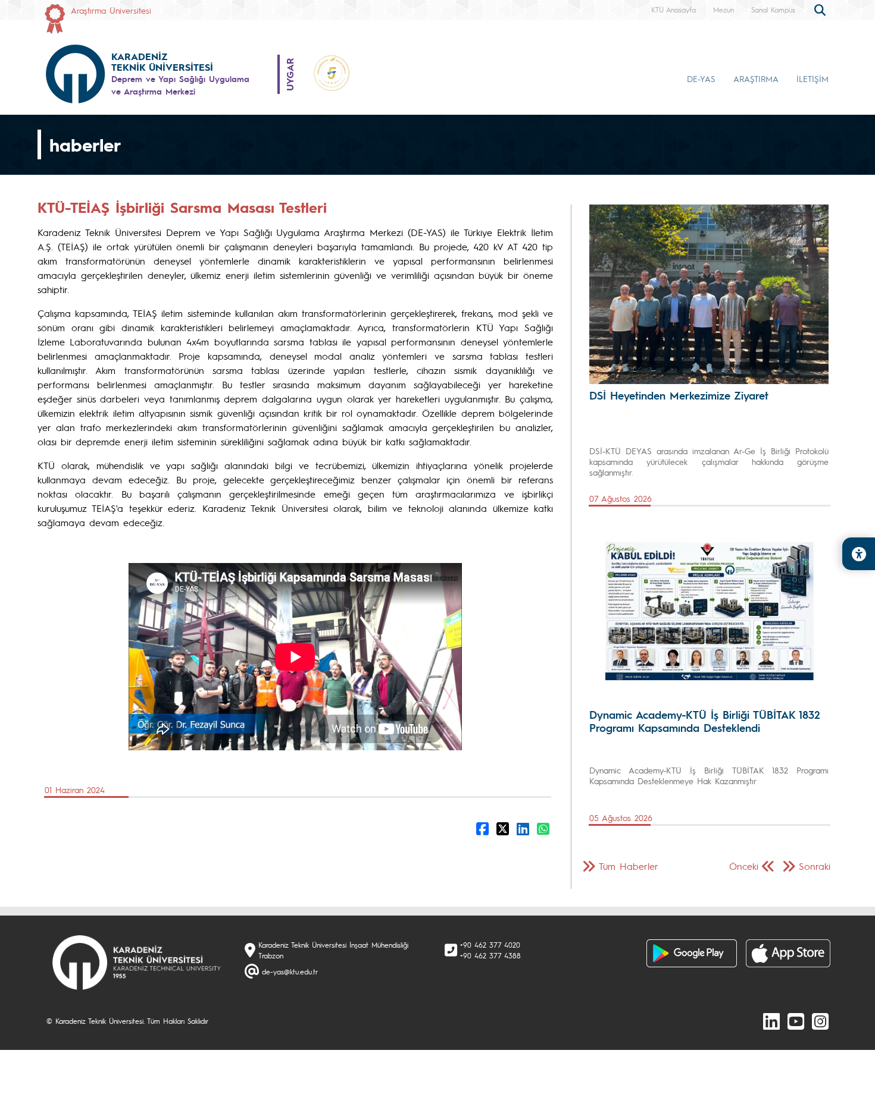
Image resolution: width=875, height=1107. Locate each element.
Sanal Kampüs (773, 9)
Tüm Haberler (628, 866)
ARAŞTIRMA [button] (756, 78)
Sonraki (814, 866)
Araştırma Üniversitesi (111, 10)
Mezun (723, 9)
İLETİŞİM (812, 78)
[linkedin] (771, 1020)
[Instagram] (820, 1020)
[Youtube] (796, 1020)
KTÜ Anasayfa (673, 9)
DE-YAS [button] (701, 78)
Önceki (743, 866)
